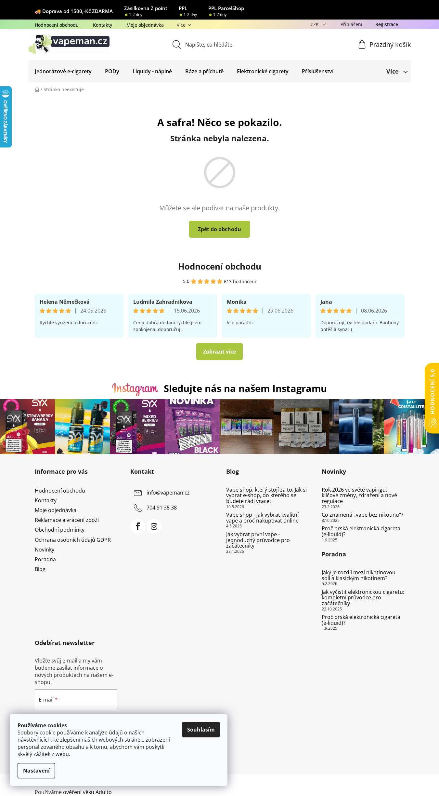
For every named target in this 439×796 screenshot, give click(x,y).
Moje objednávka (145, 25)
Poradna (45, 559)
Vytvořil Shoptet (385, 781)
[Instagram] (154, 526)
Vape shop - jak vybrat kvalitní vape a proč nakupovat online (262, 518)
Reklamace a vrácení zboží (67, 520)
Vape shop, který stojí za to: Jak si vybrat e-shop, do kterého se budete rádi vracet (266, 495)
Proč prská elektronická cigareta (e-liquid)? (361, 531)
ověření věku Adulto (87, 792)
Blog (40, 569)
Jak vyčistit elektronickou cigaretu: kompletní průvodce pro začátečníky (363, 598)
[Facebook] (137, 526)
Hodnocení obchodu (57, 25)
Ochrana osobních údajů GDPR (73, 539)
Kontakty (102, 25)
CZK (315, 24)
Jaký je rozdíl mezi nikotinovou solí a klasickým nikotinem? (358, 575)
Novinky (44, 549)
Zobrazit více (219, 351)
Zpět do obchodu (219, 229)
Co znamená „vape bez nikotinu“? (362, 515)
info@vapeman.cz (168, 492)
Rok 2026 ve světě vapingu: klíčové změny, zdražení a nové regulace (359, 495)
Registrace (386, 24)
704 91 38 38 (162, 507)
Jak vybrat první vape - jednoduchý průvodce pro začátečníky (258, 540)
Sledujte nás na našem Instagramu (245, 388)
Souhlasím (201, 729)
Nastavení (36, 770)
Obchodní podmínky (59, 529)
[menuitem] (63, 71)
